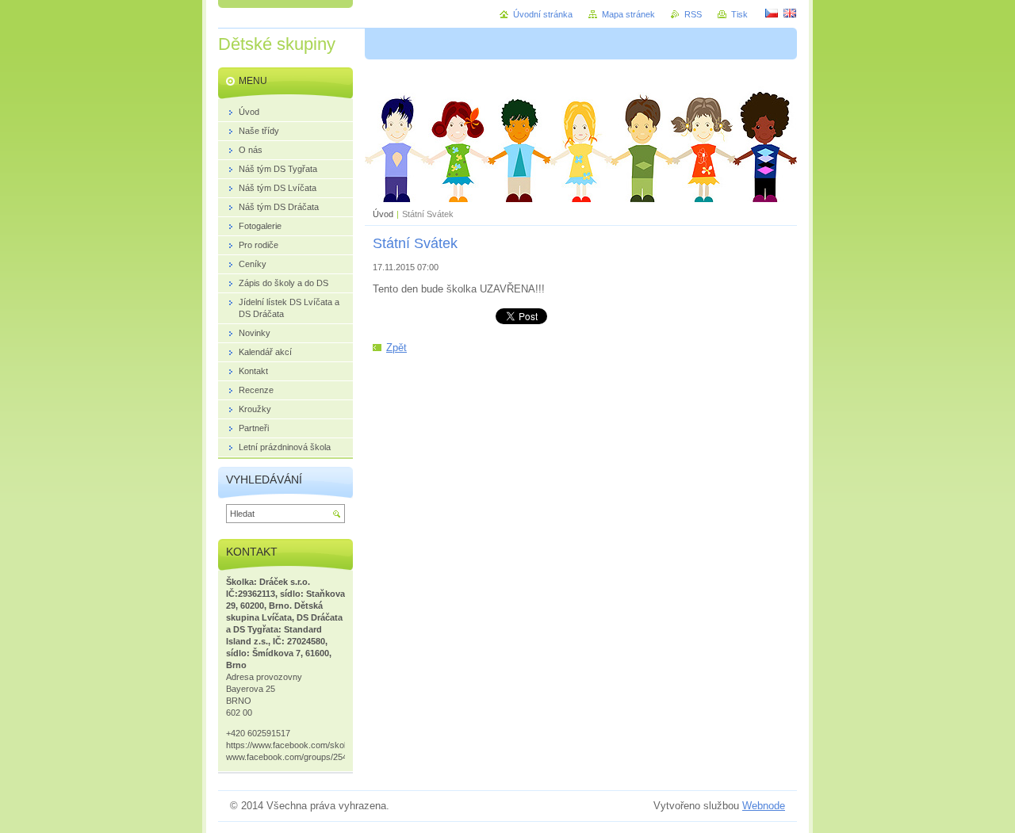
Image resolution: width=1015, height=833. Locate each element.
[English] (789, 12)
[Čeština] (771, 12)
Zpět (396, 347)
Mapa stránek (628, 14)
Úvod (383, 214)
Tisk (739, 14)
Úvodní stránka (543, 14)
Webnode (763, 806)
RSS (693, 14)
